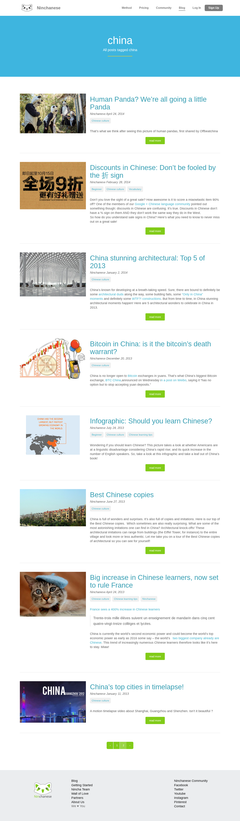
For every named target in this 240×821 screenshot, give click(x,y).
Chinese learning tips (140, 434)
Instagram (181, 798)
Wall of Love (80, 793)
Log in (197, 7)
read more (155, 140)
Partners (77, 798)
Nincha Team (80, 789)
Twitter (178, 789)
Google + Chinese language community (162, 204)
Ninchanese (48, 7)
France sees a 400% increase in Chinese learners (125, 609)
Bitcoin (132, 376)
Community (163, 7)
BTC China (113, 380)
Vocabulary (135, 189)
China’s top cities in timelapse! (137, 687)
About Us (77, 802)
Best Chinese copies (122, 495)
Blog (182, 7)
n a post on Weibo (173, 380)
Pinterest (180, 802)
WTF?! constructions (146, 298)
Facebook (181, 785)
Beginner (97, 189)
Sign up (213, 7)
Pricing (144, 7)
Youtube (180, 793)
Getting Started (82, 785)
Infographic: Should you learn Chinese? (151, 421)
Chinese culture (100, 120)
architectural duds (111, 294)
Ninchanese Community (191, 781)
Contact (179, 806)
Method (127, 7)
